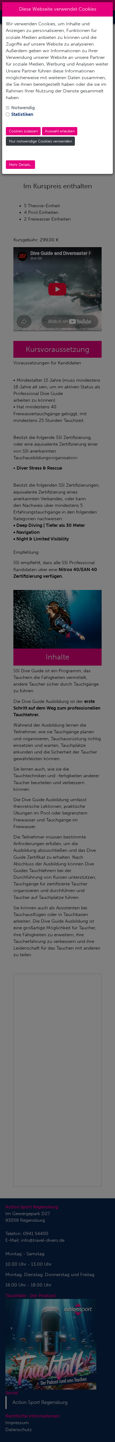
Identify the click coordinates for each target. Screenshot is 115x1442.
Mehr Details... (20, 164)
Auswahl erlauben (60, 131)
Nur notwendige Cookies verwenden (40, 141)
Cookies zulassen (23, 131)
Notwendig (23, 107)
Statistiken (22, 114)
